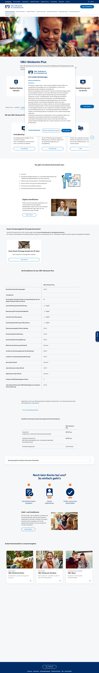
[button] (49, 460)
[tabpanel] (24, 137)
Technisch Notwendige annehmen (51, 130)
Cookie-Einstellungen (34, 130)
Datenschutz (36, 671)
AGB (62, 671)
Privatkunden (8, 1)
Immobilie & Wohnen (34, 1)
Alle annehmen (66, 130)
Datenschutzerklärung (34, 80)
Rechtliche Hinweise (55, 671)
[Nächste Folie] (92, 137)
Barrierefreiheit (68, 671)
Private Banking (16, 1)
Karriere (68, 1)
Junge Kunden (25, 1)
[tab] (10, 11)
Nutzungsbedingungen (45, 671)
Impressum (29, 671)
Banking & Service (45, 1)
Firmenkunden (54, 1)
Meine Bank (61, 1)
